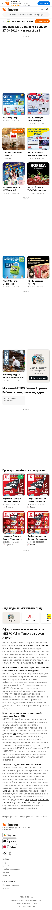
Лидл (24, 802)
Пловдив (30, 645)
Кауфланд (16, 802)
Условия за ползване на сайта (26, 903)
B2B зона (6, 888)
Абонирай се (43, 21)
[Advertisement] (26, 64)
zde (14, 733)
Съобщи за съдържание (12, 869)
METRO (33, 799)
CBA (27, 799)
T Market (6, 802)
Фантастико (43, 799)
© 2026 (26, 897)
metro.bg (39, 662)
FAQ (4, 862)
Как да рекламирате (10, 885)
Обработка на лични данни (26, 906)
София (22, 645)
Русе (38, 645)
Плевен (44, 645)
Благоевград (16, 648)
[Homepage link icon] (3, 817)
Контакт (5, 866)
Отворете (44, 3)
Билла (31, 802)
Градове (5, 872)
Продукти (6, 875)
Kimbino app (8, 790)
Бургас (5, 648)
